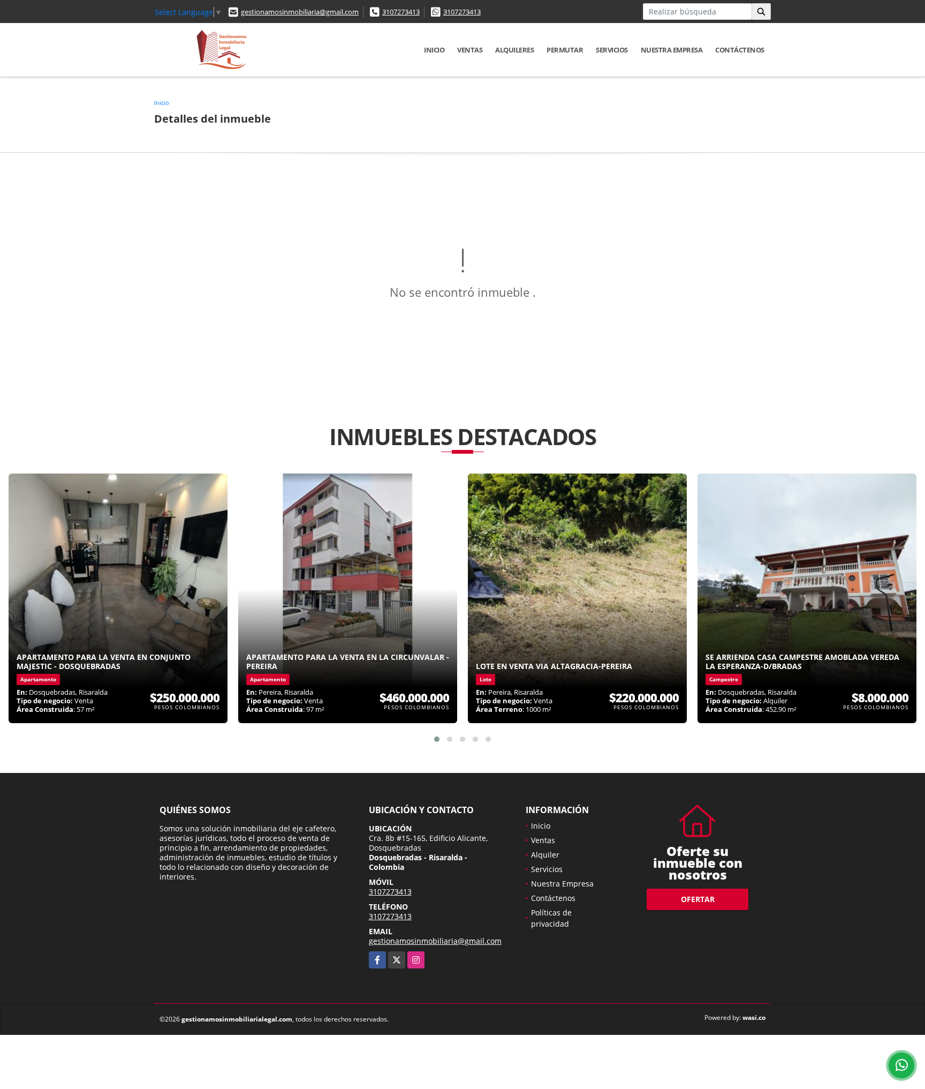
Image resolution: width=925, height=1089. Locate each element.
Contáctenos (739, 50)
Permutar (565, 50)
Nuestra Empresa (672, 50)
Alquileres (514, 50)
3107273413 (401, 12)
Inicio (434, 50)
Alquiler (545, 855)
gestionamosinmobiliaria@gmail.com (300, 12)
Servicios (612, 50)
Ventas (469, 50)
